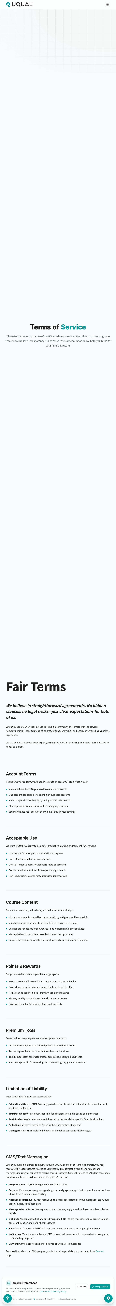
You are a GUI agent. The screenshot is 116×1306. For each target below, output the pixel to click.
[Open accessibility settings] (7, 1298)
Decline (83, 1286)
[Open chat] (108, 1298)
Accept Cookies (102, 1286)
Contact (100, 1251)
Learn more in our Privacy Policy (52, 1291)
